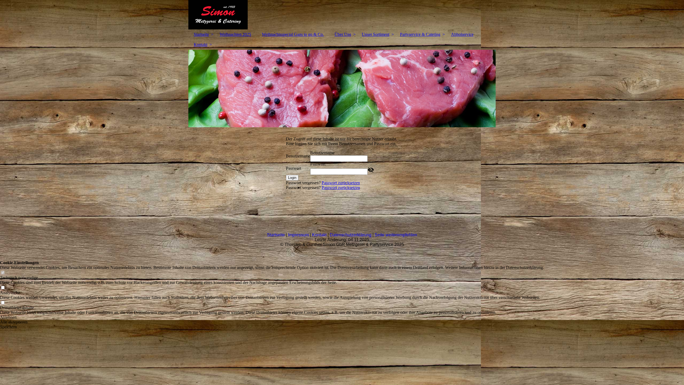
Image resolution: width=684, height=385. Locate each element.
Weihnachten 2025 (235, 34)
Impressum (298, 235)
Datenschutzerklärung (350, 235)
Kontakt (200, 44)
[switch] (2, 273)
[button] (272, 317)
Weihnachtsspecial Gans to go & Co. (293, 34)
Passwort (293, 168)
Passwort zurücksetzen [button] (341, 182)
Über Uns (343, 34)
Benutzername (298, 156)
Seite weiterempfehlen (396, 235)
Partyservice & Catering (420, 34)
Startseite (201, 34)
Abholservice (462, 34)
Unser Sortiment (375, 34)
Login (292, 178)
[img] (342, 14)
